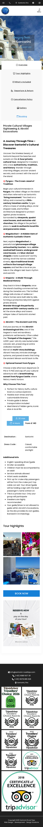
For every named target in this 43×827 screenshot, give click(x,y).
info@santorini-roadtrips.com (22, 672)
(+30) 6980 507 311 (22, 675)
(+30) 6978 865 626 (22, 679)
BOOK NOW (21, 593)
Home (14, 47)
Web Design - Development (14, 822)
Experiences (26, 47)
